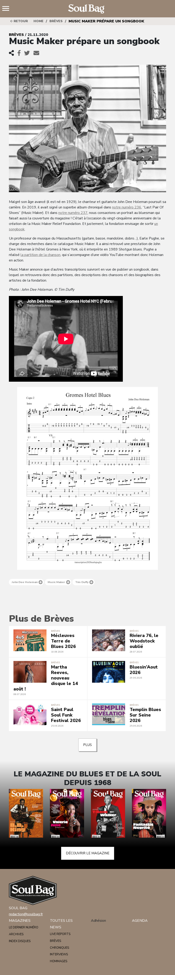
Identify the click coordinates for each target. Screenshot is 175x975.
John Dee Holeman (25, 582)
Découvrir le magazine (87, 853)
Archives (16, 934)
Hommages (58, 961)
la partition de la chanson (40, 254)
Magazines (20, 920)
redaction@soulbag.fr (26, 914)
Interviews (59, 954)
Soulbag (87, 8)
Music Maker (56, 582)
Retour (20, 21)
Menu (7, 9)
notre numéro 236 (126, 207)
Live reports (60, 934)
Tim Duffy (81, 582)
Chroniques (59, 948)
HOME (38, 21)
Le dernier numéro (23, 927)
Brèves (56, 21)
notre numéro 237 (73, 212)
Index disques (20, 941)
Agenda (140, 920)
